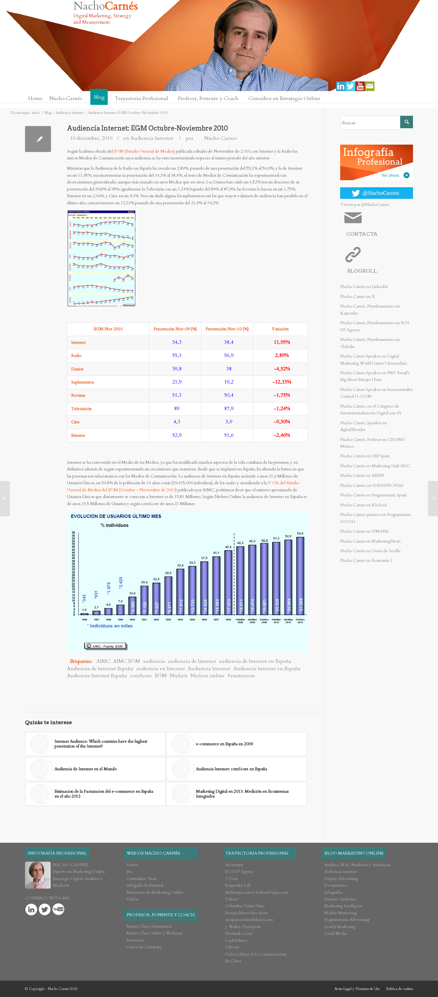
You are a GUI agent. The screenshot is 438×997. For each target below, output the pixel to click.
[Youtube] (360, 86)
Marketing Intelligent (343, 906)
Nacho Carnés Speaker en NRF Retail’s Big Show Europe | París (374, 376)
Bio (129, 871)
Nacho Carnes (220, 138)
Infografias (333, 892)
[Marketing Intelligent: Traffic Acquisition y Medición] (5, 498)
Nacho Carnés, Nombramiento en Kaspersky (370, 309)
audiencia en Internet (160, 668)
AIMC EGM (126, 661)
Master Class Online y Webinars (154, 933)
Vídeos (132, 899)
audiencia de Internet (192, 661)
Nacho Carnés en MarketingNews (370, 541)
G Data (231, 879)
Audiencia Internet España (97, 675)
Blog (47, 112)
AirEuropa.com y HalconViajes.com (256, 892)
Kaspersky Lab (238, 885)
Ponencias (135, 940)
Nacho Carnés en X (357, 297)
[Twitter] (350, 86)
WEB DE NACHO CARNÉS (153, 853)
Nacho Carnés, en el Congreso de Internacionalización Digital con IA (370, 409)
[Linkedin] (341, 86)
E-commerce (336, 885)
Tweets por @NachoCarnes (364, 204)
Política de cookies (399, 988)
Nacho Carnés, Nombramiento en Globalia (370, 343)
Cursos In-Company (144, 947)
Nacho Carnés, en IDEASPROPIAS (371, 485)
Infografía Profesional (144, 885)
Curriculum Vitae (141, 879)
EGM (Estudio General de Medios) (144, 151)
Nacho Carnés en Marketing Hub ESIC (375, 466)
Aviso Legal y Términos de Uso (357, 988)
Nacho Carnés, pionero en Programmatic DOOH (375, 518)
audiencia (154, 661)
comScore (141, 675)
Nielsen (179, 675)
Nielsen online (207, 675)
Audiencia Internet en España (266, 668)
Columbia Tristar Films (245, 906)
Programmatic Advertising (346, 920)
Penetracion (241, 675)
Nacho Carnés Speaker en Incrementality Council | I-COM (376, 393)
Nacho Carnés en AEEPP (362, 475)
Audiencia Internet (70, 112)
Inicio (36, 112)
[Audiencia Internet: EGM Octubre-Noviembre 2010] (38, 139)
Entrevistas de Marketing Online (154, 892)
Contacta (362, 234)
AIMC (103, 661)
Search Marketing (340, 927)
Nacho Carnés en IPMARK (364, 531)
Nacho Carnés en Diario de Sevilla (370, 551)
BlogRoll (362, 271)
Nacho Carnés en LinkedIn (364, 287)
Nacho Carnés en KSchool (363, 505)
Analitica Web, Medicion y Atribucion (357, 865)
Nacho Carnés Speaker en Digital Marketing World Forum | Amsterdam (373, 359)
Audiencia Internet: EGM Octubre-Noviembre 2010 (147, 128)
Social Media (335, 933)
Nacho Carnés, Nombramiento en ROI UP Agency (374, 326)
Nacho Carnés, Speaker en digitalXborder (363, 426)
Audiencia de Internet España (100, 668)
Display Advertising (341, 879)
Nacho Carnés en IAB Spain (365, 456)
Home (132, 865)
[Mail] (370, 86)
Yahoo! (231, 899)
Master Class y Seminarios (148, 926)
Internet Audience (340, 899)
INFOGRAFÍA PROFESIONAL (57, 853)
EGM (161, 675)
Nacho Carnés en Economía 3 (366, 560)
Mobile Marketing (340, 913)
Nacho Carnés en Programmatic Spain (373, 495)
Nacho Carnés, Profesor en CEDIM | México (372, 443)
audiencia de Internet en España (255, 661)
